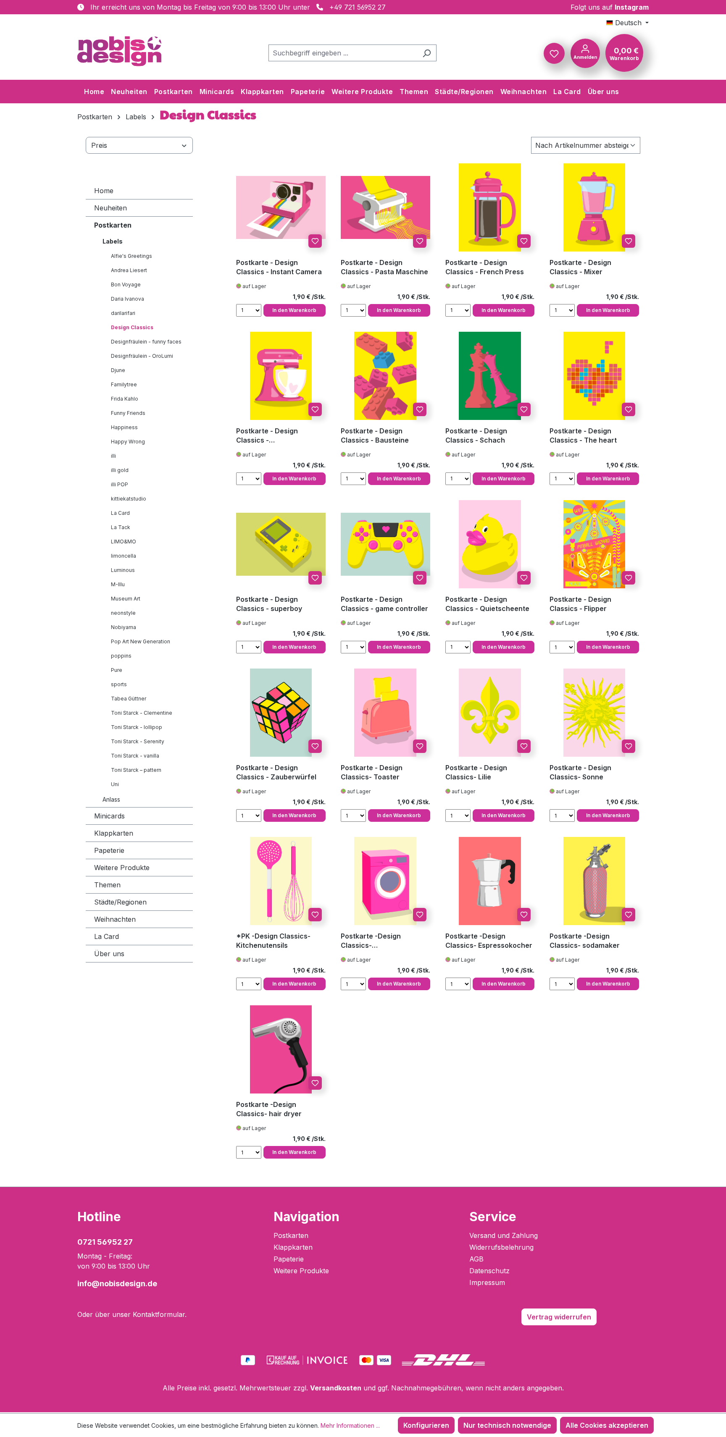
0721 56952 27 (105, 1242)
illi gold (120, 470)
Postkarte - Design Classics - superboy (269, 604)
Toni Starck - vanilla (135, 756)
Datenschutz (489, 1271)
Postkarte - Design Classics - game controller (384, 604)
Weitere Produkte (122, 867)
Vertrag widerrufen (559, 1317)
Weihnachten (115, 919)
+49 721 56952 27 (357, 7)
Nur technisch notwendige (507, 1425)
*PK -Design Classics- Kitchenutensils (273, 940)
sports (119, 684)
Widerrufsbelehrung (501, 1247)
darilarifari (123, 313)
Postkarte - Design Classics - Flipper (580, 604)
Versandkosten (335, 1388)
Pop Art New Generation (140, 641)
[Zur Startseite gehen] (119, 51)
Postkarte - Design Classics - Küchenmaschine (267, 436)
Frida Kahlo (124, 399)
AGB (476, 1259)
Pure (116, 670)
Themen (107, 885)
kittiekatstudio (128, 499)
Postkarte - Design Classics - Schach (476, 435)
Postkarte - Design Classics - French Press (484, 267)
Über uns (109, 953)
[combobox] (342, 53)
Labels (113, 241)
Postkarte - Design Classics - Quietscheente (487, 604)
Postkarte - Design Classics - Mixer (580, 267)
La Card (120, 513)
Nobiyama (123, 627)
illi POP (119, 484)
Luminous (123, 570)
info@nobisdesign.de (117, 1283)
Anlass (111, 799)
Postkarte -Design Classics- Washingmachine (371, 941)
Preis (99, 145)
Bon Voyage (126, 284)
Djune (118, 370)
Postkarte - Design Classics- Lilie (476, 772)
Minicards (109, 816)
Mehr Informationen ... (350, 1425)
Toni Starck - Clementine (141, 713)
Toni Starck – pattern (136, 770)
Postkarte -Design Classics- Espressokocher (488, 940)
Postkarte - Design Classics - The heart (583, 435)
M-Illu (118, 584)
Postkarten (113, 225)
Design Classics (132, 327)
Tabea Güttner (128, 698)
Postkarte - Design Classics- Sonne (580, 772)
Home (103, 190)
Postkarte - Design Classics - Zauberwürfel (276, 772)
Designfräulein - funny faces (146, 341)
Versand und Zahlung (503, 1235)
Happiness (124, 427)
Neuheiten (110, 208)
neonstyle (123, 613)
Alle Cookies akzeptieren (607, 1425)
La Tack (120, 527)
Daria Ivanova (127, 299)
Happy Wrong (128, 441)
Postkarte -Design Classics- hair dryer (269, 1109)
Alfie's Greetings (131, 256)
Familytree (124, 384)
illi (113, 456)
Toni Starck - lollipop (136, 727)
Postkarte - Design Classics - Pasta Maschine (384, 267)
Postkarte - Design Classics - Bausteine (375, 435)
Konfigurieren (426, 1425)
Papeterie (109, 850)
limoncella (123, 556)
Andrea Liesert (129, 270)
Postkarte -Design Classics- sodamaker (585, 940)
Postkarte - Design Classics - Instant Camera (279, 267)
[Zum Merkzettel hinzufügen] (315, 241)
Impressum (487, 1282)
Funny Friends (128, 413)
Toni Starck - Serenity (137, 741)
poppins (121, 656)
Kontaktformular (159, 1314)
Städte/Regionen (120, 902)
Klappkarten (113, 833)
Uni (115, 784)
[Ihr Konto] (585, 52)
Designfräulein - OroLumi (142, 356)
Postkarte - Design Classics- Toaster (371, 772)
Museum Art (125, 598)
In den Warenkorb (294, 310)
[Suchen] (427, 53)
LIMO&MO (123, 541)
